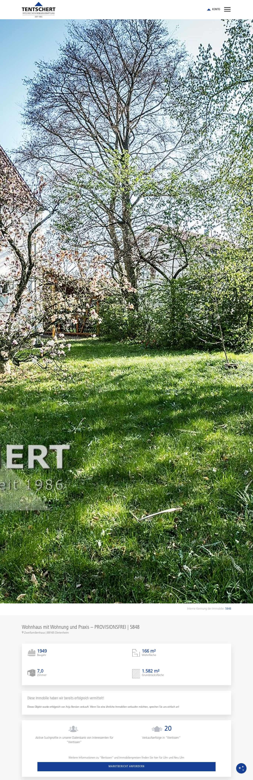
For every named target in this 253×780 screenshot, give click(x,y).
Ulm (165, 757)
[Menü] (227, 9)
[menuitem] (227, 9)
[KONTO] (213, 9)
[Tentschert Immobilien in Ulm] (38, 9)
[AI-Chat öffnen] (241, 768)
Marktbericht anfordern (126, 766)
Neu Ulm (179, 757)
